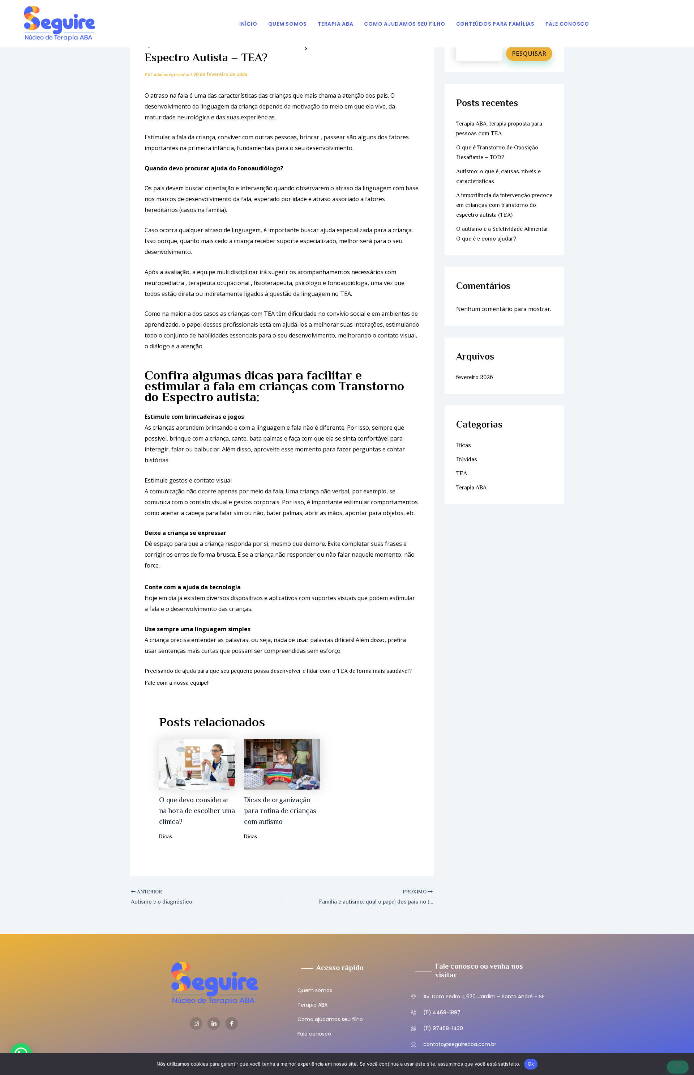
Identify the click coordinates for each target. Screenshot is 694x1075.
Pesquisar (529, 54)
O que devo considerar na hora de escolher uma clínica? (197, 811)
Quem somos (287, 23)
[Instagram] (196, 1023)
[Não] (678, 1067)
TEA (461, 474)
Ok (531, 1064)
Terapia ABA (335, 23)
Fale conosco (567, 23)
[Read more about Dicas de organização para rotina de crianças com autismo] (282, 764)
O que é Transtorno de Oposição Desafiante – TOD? (497, 153)
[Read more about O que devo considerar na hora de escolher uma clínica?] (197, 764)
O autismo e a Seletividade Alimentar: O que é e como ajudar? (503, 234)
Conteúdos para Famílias (495, 23)
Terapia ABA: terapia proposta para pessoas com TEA (499, 129)
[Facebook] (231, 1023)
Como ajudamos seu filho (404, 23)
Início (248, 23)
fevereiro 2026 (474, 377)
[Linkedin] (213, 1023)
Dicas (165, 837)
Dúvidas (466, 459)
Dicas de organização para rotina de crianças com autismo (280, 811)
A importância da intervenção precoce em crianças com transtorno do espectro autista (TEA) (504, 205)
